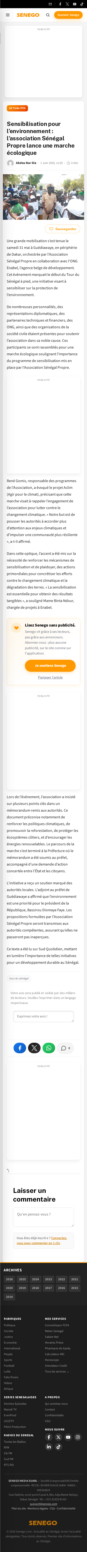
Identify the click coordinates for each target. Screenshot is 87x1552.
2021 (74, 1279)
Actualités (17, 108)
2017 (48, 1288)
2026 (9, 1279)
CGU (48, 1421)
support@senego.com (43, 1504)
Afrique (8, 1389)
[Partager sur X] (34, 1048)
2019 (22, 1288)
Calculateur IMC (55, 1354)
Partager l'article (50, 677)
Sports (8, 1360)
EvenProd (10, 1415)
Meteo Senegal (54, 1331)
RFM (6, 1447)
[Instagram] (78, 1437)
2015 (74, 1288)
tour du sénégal (19, 978)
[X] (58, 1437)
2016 (61, 1288)
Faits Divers (11, 1377)
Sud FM (8, 1459)
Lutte (7, 1371)
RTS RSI (9, 1465)
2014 (9, 1297)
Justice (8, 1337)
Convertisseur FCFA (57, 1325)
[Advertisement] (43, 63)
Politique (9, 1325)
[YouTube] (74, 4)
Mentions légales (38, 1509)
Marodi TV (10, 1409)
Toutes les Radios (15, 1442)
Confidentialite (54, 1415)
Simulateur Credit (56, 1366)
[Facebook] (60, 4)
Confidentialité (66, 1509)
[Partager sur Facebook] (20, 1048)
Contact (50, 1409)
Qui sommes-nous (56, 1404)
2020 (9, 1288)
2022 (61, 1279)
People (8, 1354)
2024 (35, 1279)
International (12, 1348)
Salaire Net (51, 1337)
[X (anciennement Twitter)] (67, 4)
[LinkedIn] (49, 1447)
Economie (10, 1342)
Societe (8, 1331)
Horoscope (52, 1360)
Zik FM (8, 1453)
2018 (35, 1288)
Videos (8, 1383)
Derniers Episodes (15, 1404)
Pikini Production (15, 1427)
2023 (48, 1279)
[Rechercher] (48, 15)
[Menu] (8, 15)
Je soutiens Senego (50, 665)
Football (9, 1366)
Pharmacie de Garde (57, 1348)
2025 (22, 1279)
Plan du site (19, 1509)
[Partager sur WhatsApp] (49, 1048)
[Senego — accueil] (28, 15)
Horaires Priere (54, 1342)
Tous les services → (57, 1371)
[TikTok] (82, 4)
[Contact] (50, 4)
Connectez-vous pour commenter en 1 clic (42, 1241)
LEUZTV (9, 1421)
